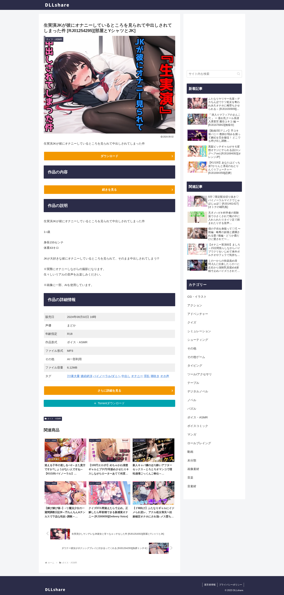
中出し (125, 376)
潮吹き (155, 376)
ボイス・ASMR (54, 419)
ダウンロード (109, 156)
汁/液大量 (73, 376)
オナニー (137, 376)
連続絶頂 (86, 376)
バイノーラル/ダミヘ (107, 376)
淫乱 (147, 376)
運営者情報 (210, 584)
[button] (238, 74)
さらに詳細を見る (109, 390)
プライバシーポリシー (230, 584)
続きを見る (109, 189)
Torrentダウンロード (111, 403)
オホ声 (164, 376)
